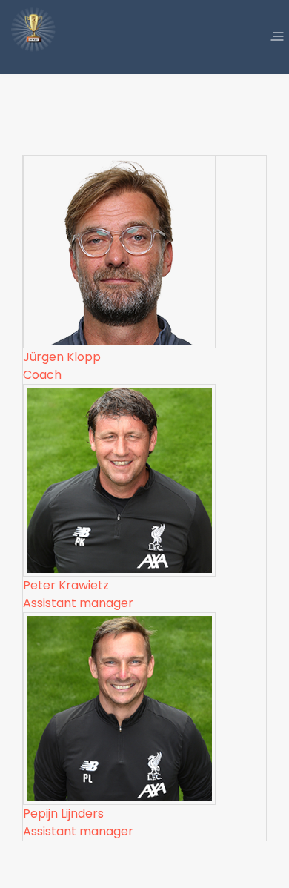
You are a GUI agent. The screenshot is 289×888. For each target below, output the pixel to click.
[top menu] (277, 37)
